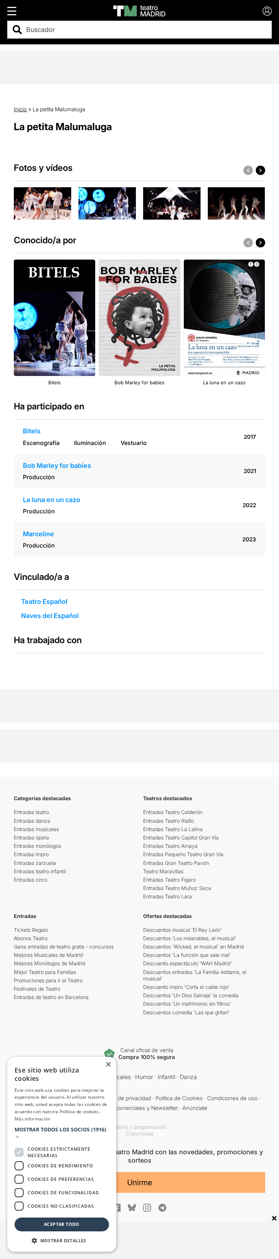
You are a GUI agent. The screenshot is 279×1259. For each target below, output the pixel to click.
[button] (62, 1132)
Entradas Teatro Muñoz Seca (177, 888)
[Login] (267, 11)
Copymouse (140, 1133)
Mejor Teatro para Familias (45, 972)
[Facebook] (117, 1208)
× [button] (108, 1064)
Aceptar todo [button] (62, 1224)
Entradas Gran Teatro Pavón (176, 863)
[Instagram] (147, 1208)
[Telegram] (162, 1208)
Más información (32, 1119)
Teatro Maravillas (163, 871)
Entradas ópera (31, 837)
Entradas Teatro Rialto (168, 821)
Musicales (117, 1076)
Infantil (166, 1076)
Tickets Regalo (31, 930)
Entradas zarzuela (35, 863)
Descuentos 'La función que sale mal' (187, 955)
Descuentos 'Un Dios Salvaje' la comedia (191, 995)
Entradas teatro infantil (40, 871)
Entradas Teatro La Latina (173, 829)
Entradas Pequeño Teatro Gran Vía (183, 854)
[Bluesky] (132, 1207)
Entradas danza (32, 821)
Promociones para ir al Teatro (48, 980)
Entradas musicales (36, 829)
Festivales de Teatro (37, 989)
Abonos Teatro (31, 938)
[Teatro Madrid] (139, 10)
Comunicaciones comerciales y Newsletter (125, 1107)
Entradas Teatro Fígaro (169, 880)
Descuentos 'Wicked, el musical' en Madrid (193, 946)
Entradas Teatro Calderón (172, 812)
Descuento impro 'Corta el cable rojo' (186, 987)
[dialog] (61, 1154)
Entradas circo (30, 880)
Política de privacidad (125, 1098)
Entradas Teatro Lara (167, 896)
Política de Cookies (179, 1098)
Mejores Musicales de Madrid (48, 955)
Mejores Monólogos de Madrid (49, 963)
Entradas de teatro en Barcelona (51, 997)
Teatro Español (44, 601)
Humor (144, 1076)
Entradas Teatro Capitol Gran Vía (181, 837)
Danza (188, 1076)
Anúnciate (194, 1107)
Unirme (139, 1182)
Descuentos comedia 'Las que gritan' (186, 1012)
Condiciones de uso (232, 1098)
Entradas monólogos (37, 846)
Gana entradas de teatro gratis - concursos (64, 946)
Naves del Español (50, 616)
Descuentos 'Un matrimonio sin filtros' (187, 1004)
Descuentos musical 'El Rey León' (182, 930)
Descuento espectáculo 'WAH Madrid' (187, 963)
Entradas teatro (31, 812)
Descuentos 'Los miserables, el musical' (189, 938)
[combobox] (145, 29)
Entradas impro (31, 854)
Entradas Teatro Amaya (170, 846)
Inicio (20, 109)
